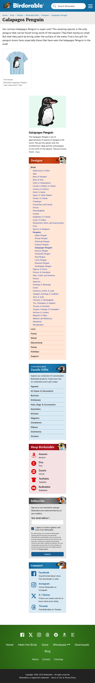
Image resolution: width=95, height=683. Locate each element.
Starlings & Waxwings (42, 284)
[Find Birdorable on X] (31, 635)
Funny (34, 333)
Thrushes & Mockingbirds (43, 300)
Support (35, 356)
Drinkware (36, 399)
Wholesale (61, 645)
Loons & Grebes (39, 220)
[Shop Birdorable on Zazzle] (56, 635)
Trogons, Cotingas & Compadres (46, 309)
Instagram (44, 583)
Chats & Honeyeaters (42, 183)
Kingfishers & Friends (41, 217)
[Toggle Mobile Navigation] (90, 6)
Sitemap (58, 659)
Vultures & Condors (41, 312)
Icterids (36, 213)
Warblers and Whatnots (42, 318)
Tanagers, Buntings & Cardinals (46, 294)
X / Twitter (44, 594)
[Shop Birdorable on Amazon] (64, 635)
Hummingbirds (39, 210)
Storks (35, 287)
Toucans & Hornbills (41, 306)
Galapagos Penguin (59, 15)
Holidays (35, 351)
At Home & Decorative (42, 391)
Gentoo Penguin (41, 250)
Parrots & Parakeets (41, 229)
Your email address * (40, 518)
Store (45, 645)
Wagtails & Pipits (40, 315)
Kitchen (34, 413)
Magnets (35, 418)
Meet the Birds (27, 645)
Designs (20, 15)
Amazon (10, 80)
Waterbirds (37, 321)
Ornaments (36, 422)
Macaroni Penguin (42, 263)
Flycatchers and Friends (42, 204)
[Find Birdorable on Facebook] (22, 635)
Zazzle (42, 470)
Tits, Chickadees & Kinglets (44, 303)
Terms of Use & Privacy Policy (63, 677)
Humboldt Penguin (42, 253)
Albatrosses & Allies (41, 170)
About (35, 659)
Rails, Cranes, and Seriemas (44, 275)
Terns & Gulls (38, 297)
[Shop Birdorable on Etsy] (73, 635)
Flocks (34, 347)
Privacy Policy (43, 549)
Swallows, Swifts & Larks (43, 290)
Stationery (36, 431)
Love (33, 329)
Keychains (36, 409)
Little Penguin (41, 260)
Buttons (35, 395)
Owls (35, 226)
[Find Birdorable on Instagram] (39, 635)
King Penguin (40, 257)
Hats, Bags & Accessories (43, 404)
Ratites (36, 278)
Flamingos (37, 201)
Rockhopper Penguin (43, 266)
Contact (46, 659)
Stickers (35, 436)
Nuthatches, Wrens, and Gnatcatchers (48, 223)
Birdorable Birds (32, 15)
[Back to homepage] (28, 5)
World (33, 338)
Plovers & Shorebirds (41, 272)
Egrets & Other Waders (42, 195)
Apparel (34, 386)
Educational (36, 342)
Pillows (34, 427)
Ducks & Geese (39, 192)
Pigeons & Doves (40, 269)
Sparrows (36, 281)
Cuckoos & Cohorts (41, 189)
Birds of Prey (38, 179)
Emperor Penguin (42, 244)
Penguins (45, 15)
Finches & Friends (40, 198)
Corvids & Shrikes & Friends (44, 186)
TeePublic (44, 478)
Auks (35, 173)
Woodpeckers (38, 324)
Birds (33, 167)
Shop (12, 15)
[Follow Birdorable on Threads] (47, 635)
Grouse (36, 207)
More (38, 152)
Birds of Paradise (40, 176)
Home (5, 15)
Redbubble (44, 486)
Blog (47, 651)
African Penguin (41, 238)
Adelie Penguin (41, 235)
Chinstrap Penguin (42, 241)
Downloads (82, 645)
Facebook (44, 572)
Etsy (41, 462)
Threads (43, 606)
